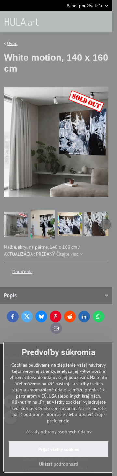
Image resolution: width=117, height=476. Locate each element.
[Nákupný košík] (89, 21)
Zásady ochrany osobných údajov (59, 432)
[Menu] (104, 21)
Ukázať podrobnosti (58, 464)
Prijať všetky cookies (58, 449)
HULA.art (21, 22)
